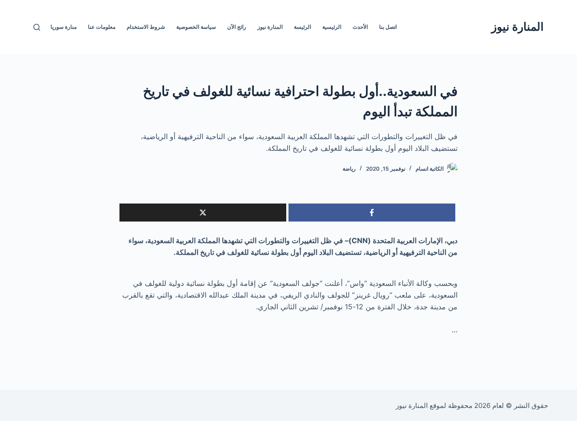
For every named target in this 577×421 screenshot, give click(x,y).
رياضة (349, 168)
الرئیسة (302, 26)
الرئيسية (331, 26)
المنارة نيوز (517, 26)
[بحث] (36, 27)
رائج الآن (236, 26)
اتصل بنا (388, 26)
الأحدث (360, 26)
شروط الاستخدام (146, 26)
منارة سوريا (63, 26)
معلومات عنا (101, 26)
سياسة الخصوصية (196, 26)
